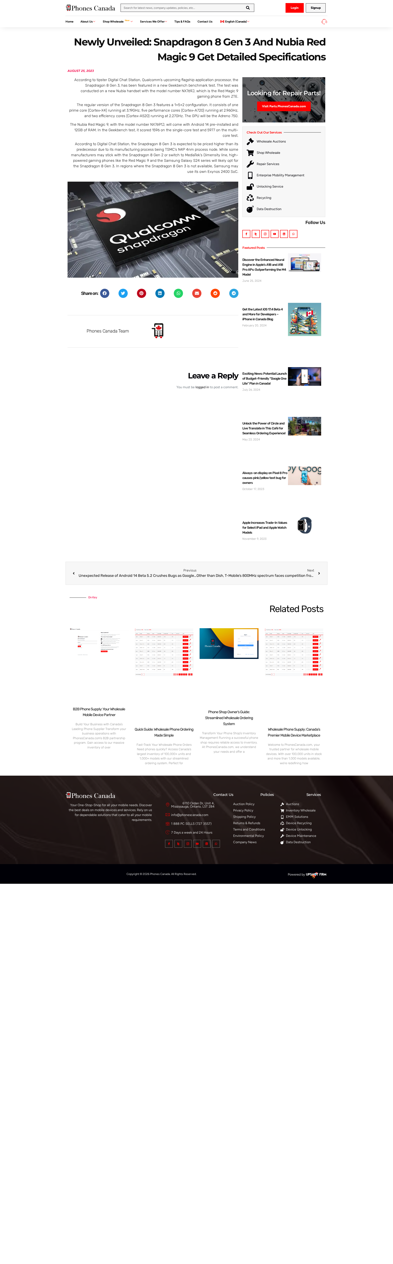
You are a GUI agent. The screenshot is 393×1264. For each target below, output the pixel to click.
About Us (86, 21)
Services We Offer (152, 21)
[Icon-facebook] (246, 234)
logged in (202, 387)
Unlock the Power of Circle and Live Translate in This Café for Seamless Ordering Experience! (263, 428)
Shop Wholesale (116, 21)
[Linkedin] (284, 234)
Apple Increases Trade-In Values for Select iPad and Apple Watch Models (264, 527)
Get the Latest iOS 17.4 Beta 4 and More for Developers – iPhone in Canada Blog (262, 314)
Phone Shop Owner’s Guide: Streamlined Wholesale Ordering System (229, 718)
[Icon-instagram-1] (265, 234)
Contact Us (205, 21)
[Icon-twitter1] (256, 234)
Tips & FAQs (182, 21)
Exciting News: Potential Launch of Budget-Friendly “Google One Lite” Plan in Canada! (264, 378)
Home (69, 21)
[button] (104, 293)
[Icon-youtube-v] (275, 234)
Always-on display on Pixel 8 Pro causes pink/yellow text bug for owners (264, 478)
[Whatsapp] (293, 234)
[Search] (248, 8)
